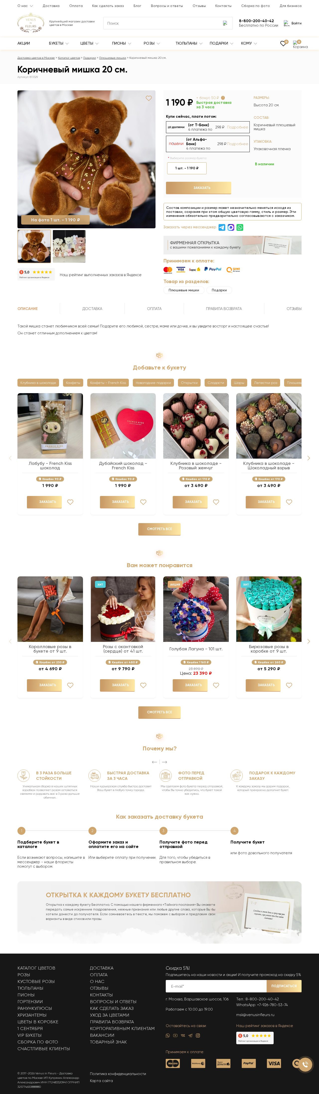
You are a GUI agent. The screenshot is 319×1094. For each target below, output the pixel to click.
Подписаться (284, 986)
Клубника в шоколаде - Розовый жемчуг (196, 465)
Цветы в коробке (37, 1021)
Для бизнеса (291, 6)
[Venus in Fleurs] (30, 31)
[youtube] (175, 1036)
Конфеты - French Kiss (108, 383)
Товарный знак (108, 1041)
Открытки (189, 383)
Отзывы (199, 6)
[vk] (183, 1036)
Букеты (56, 43)
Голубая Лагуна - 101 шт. (196, 649)
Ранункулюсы (34, 1008)
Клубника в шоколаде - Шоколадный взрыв (268, 465)
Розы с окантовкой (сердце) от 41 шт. (123, 648)
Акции (23, 43)
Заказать (202, 188)
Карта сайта (101, 1081)
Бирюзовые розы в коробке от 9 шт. (269, 648)
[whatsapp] (168, 1036)
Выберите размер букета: (188, 158)
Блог (137, 6)
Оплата (76, 6)
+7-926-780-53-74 (272, 1005)
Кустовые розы (36, 981)
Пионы (119, 43)
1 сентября (30, 1028)
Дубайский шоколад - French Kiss (123, 465)
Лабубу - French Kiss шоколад (50, 465)
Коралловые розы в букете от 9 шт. (50, 648)
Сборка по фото (255, 6)
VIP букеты (29, 1035)
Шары (239, 383)
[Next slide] (309, 458)
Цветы (87, 43)
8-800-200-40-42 (262, 999)
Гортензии (30, 1001)
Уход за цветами (109, 1015)
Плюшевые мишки (112, 58)
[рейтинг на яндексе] (36, 275)
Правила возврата (112, 1021)
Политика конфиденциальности (118, 1074)
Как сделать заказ (108, 6)
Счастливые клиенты (43, 1048)
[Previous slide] (154, 762)
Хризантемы (32, 1015)
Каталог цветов (69, 58)
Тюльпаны (186, 43)
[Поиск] (225, 23)
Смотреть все (159, 529)
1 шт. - (187, 168)
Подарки (219, 43)
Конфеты (73, 383)
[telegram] (190, 1036)
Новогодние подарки (153, 383)
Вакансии (102, 1035)
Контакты (223, 6)
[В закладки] (149, 98)
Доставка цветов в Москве (36, 58)
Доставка (51, 6)
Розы (150, 43)
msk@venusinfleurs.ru (255, 1015)
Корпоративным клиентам (122, 1028)
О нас (22, 6)
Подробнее (237, 127)
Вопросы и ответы (167, 6)
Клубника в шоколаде (38, 383)
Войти (297, 23)
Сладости (216, 383)
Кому (247, 43)
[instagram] (198, 1036)
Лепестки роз (265, 383)
